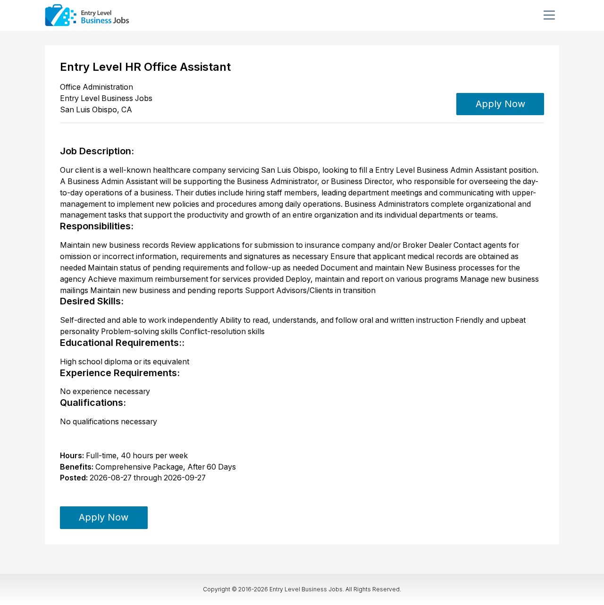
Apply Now (500, 103)
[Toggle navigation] (549, 15)
